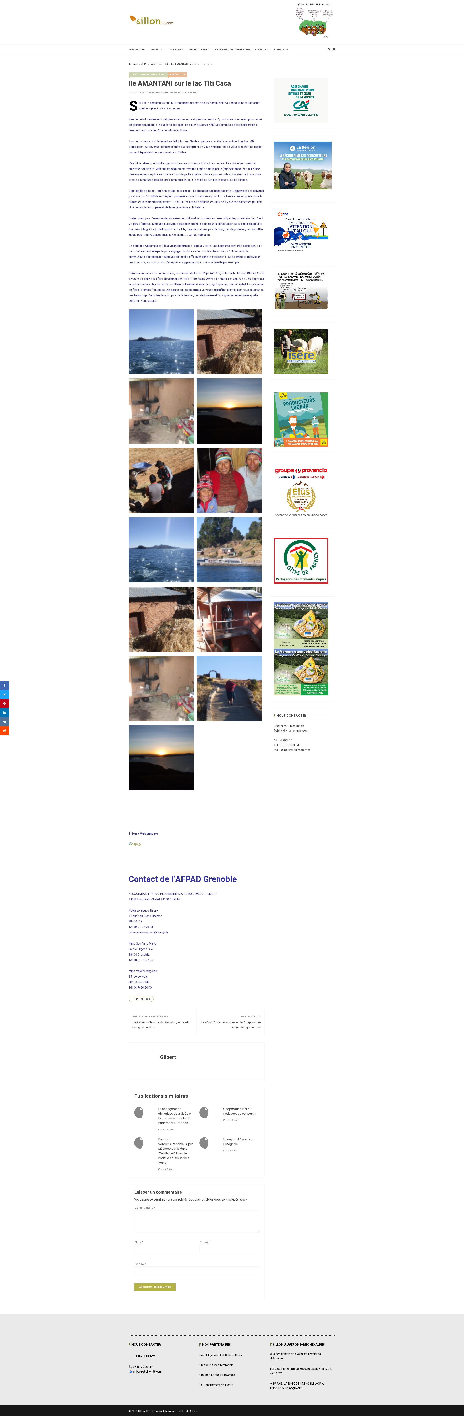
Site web (140, 1264)
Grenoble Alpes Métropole (216, 1365)
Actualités (281, 49)
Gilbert (194, 93)
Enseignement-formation (232, 49)
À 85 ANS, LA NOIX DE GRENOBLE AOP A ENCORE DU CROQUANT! (297, 1386)
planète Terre (177, 74)
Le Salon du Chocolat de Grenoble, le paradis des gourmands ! (161, 1024)
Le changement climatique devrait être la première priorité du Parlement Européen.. (174, 1116)
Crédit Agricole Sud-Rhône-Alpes (220, 1355)
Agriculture (137, 49)
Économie (261, 49)
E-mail (205, 1242)
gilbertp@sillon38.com (147, 1372)
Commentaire (145, 1208)
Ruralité (156, 49)
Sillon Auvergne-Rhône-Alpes (299, 1344)
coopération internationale (148, 74)
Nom (139, 1242)
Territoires (175, 49)
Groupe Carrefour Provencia (217, 1375)
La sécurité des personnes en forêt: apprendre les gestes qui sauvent (231, 1024)
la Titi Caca (143, 999)
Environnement (199, 49)
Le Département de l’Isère (216, 1385)
